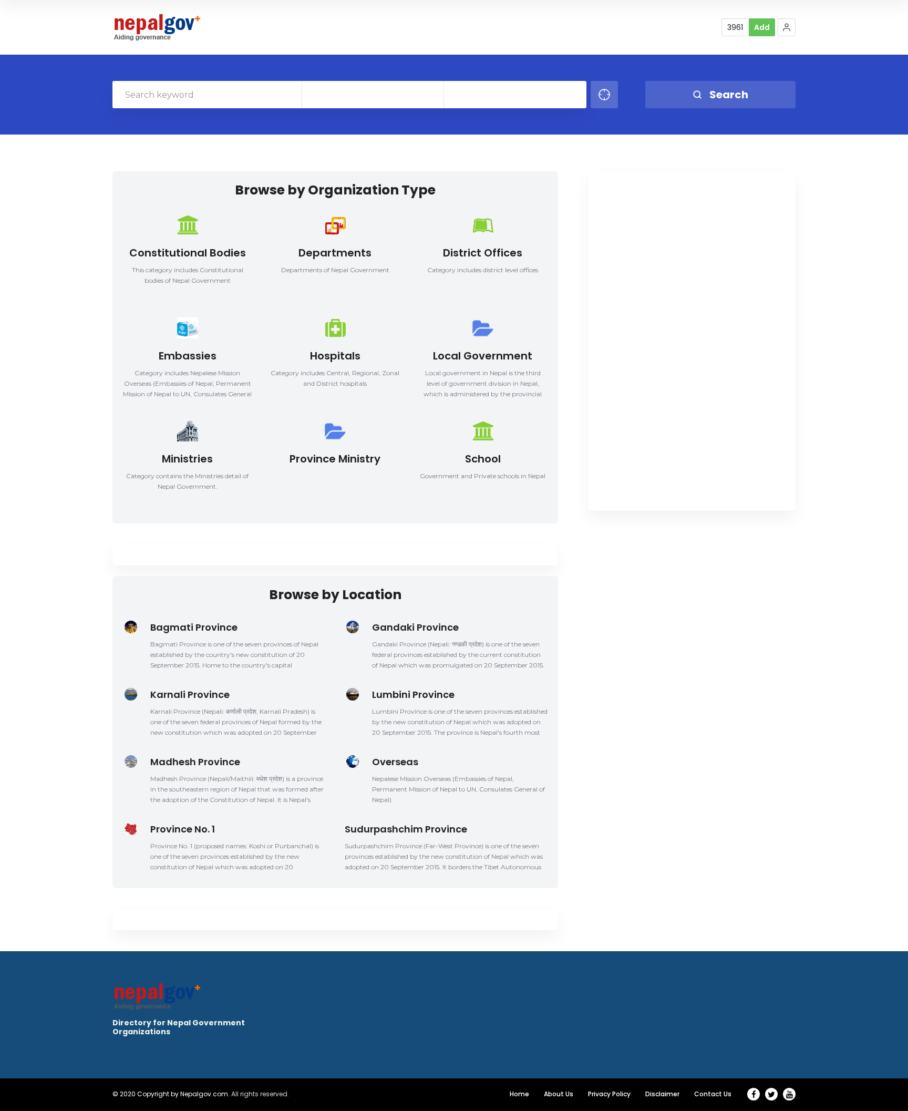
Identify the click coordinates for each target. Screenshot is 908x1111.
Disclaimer (662, 1093)
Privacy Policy (609, 1093)
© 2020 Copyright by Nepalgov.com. (171, 1093)
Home (519, 1093)
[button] (787, 27)
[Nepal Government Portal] (156, 27)
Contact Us (712, 1093)
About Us (558, 1093)
